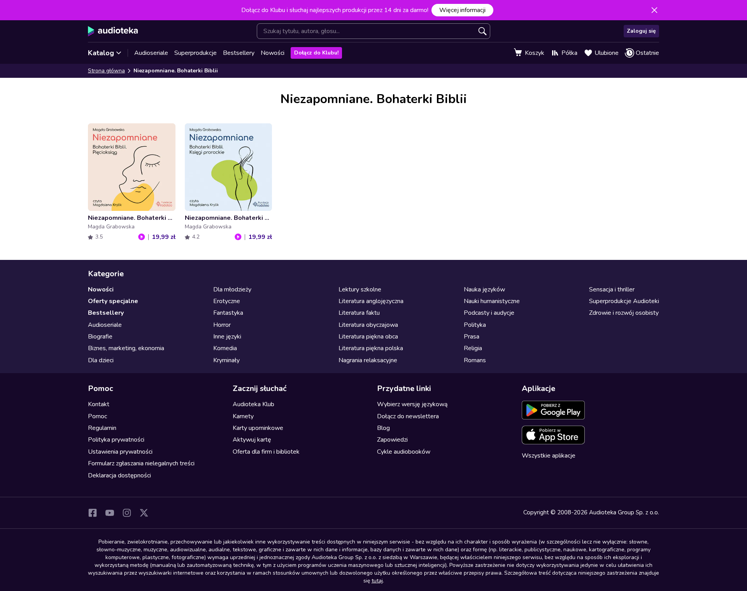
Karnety (243, 416)
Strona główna (106, 70)
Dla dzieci (101, 360)
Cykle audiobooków (403, 451)
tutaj (377, 580)
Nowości (272, 53)
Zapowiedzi (392, 439)
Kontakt (98, 404)
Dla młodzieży (232, 289)
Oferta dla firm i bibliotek (266, 451)
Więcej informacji (462, 10)
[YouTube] (109, 512)
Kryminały (226, 360)
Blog (383, 428)
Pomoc (97, 416)
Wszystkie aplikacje (548, 455)
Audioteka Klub (253, 404)
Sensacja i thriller (612, 289)
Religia (473, 348)
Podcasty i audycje (489, 313)
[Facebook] (92, 512)
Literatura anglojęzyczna (370, 301)
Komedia (225, 348)
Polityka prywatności (116, 439)
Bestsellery (238, 53)
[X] (144, 512)
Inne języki (227, 336)
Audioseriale (151, 53)
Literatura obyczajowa (368, 325)
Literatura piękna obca (368, 336)
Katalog (101, 53)
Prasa (471, 336)
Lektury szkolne (359, 289)
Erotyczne (226, 301)
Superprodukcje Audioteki (624, 301)
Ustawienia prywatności (120, 451)
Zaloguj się (641, 31)
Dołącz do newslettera (408, 416)
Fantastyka (228, 313)
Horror (222, 325)
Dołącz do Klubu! (316, 52)
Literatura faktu (359, 313)
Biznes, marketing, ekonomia (126, 348)
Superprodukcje (195, 53)
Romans (475, 360)
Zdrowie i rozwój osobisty (624, 313)
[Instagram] (127, 512)
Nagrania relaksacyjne (367, 360)
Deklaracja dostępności (119, 475)
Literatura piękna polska (370, 348)
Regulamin (102, 428)
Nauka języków (484, 289)
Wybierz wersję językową (412, 404)
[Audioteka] (113, 31)
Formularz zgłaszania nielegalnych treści (141, 463)
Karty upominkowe (258, 428)
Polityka (475, 325)
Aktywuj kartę (252, 439)
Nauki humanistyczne (492, 301)
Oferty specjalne (113, 301)
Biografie (100, 336)
